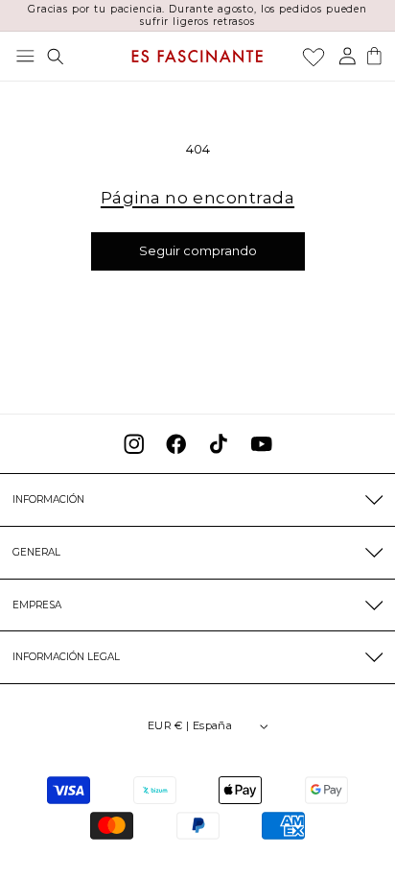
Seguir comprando (198, 251)
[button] (25, 56)
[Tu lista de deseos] (313, 57)
